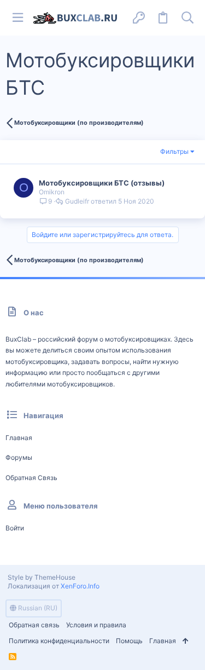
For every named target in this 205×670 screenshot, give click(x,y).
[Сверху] (185, 641)
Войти (14, 528)
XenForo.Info (80, 586)
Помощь (129, 641)
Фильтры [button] (174, 151)
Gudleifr (77, 201)
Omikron (52, 192)
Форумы (18, 457)
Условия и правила (96, 625)
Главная (18, 438)
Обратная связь (31, 477)
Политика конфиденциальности (59, 641)
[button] (17, 17)
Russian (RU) (36, 608)
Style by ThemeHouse (41, 577)
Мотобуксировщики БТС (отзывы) (102, 182)
